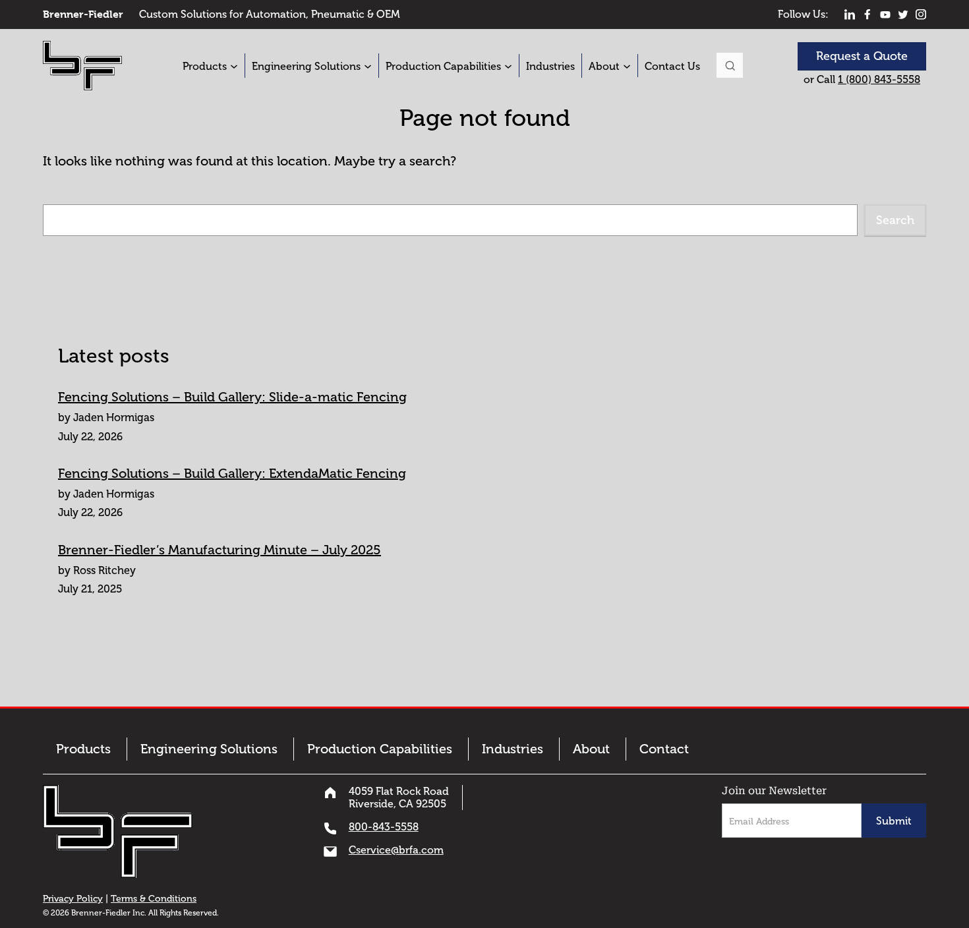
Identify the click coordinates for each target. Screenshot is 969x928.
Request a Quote (862, 56)
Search (730, 65)
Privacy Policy (73, 898)
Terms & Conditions (153, 898)
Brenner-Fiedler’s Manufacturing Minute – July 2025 (219, 550)
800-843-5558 (384, 827)
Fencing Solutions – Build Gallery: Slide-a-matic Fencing (232, 397)
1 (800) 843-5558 (879, 79)
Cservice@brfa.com (396, 850)
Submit (894, 821)
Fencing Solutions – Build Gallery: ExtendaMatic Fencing (232, 473)
